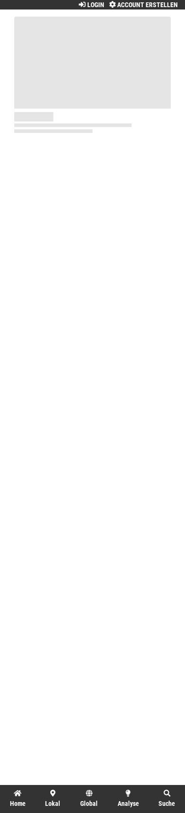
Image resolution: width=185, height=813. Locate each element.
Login (95, 5)
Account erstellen (147, 5)
